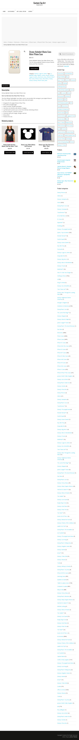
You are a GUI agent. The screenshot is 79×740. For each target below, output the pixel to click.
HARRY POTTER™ (61, 526)
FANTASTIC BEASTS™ (62, 489)
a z (51, 73)
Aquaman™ (60, 222)
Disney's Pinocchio (62, 389)
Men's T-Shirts (61, 122)
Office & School (61, 125)
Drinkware (67, 96)
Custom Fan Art (39, 3)
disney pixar (61, 96)
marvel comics (61, 119)
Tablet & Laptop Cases (70, 135)
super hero (60, 135)
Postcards (64, 129)
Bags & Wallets (61, 76)
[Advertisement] (39, 29)
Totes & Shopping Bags (63, 142)
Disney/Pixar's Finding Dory (64, 543)
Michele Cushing (61, 606)
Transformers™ (61, 212)
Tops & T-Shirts (61, 138)
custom (43, 75)
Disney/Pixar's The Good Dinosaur (66, 326)
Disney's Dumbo (61, 386)
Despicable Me (61, 256)
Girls (71, 103)
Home (4, 11)
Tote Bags (68, 138)
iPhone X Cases (61, 369)
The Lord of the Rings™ (63, 312)
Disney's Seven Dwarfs (63, 242)
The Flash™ (60, 513)
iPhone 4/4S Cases (62, 359)
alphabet (31, 75)
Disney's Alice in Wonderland (64, 262)
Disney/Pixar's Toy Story (63, 569)
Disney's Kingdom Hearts (63, 546)
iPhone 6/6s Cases (62, 366)
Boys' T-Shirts (61, 80)
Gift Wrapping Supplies (63, 103)
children (39, 75)
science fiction (70, 132)
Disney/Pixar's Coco (62, 206)
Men (67, 119)
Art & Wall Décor (21, 11)
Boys (67, 76)
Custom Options (34, 68)
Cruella (59, 686)
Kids (44, 78)
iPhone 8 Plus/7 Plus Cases (64, 372)
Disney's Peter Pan (62, 509)
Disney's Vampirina (62, 199)
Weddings (59, 226)
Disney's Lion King (61, 539)
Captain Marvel (61, 656)
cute (59, 93)
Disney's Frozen (61, 266)
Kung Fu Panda (61, 282)
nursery (35, 80)
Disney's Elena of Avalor (63, 493)
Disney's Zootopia (61, 209)
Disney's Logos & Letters (40, 73)
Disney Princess (61, 192)
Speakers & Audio (61, 579)
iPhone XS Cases (61, 349)
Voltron (59, 196)
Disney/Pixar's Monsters (63, 596)
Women (72, 142)
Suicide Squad (60, 239)
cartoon (67, 80)
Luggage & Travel (71, 116)
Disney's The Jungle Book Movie (65, 536)
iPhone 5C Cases (61, 342)
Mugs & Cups (69, 122)
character (73, 80)
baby (35, 75)
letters (47, 78)
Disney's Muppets (61, 316)
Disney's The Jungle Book (63, 229)
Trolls (58, 563)
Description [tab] (5, 85)
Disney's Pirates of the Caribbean (65, 523)
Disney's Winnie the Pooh (63, 519)
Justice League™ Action (63, 322)
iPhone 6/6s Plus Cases (63, 346)
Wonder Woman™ (61, 236)
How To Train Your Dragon (64, 272)
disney (47, 75)
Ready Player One (61, 503)
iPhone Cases (38, 78)
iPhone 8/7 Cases (61, 352)
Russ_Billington (61, 710)
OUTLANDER (60, 533)
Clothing (65, 83)
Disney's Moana (61, 559)
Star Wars (59, 329)
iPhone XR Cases (61, 362)
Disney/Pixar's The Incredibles (64, 529)
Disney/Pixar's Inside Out (63, 382)
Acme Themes (73, 737)
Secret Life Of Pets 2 (62, 516)
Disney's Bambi (61, 549)
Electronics (40, 77)
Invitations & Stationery (63, 109)
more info (66, 66)
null (58, 279)
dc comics (63, 93)
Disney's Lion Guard (62, 499)
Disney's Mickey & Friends (63, 566)
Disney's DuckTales (62, 506)
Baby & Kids (60, 589)
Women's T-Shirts (62, 145)
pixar (46, 80)
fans (45, 77)
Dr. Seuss (59, 219)
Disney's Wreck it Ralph (63, 319)
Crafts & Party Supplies (63, 89)
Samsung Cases (61, 576)
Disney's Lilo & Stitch (62, 379)
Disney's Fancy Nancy (62, 483)
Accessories (11, 11)
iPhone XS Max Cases (62, 356)
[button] (24, 51)
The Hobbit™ (60, 496)
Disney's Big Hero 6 (62, 259)
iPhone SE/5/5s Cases (62, 573)
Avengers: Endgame (62, 302)
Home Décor (65, 106)
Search (30, 11)
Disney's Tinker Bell (62, 556)
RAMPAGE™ (60, 269)
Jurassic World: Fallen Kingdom (65, 376)
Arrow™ (59, 553)
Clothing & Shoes (62, 86)
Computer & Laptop (62, 586)
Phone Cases (41, 80)
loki (58, 706)
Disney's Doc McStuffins (63, 286)
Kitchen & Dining (61, 116)
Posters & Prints (61, 132)
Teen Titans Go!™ (61, 289)
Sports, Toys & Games (63, 232)
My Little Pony (60, 246)
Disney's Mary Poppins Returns (65, 486)
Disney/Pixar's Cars (62, 309)
